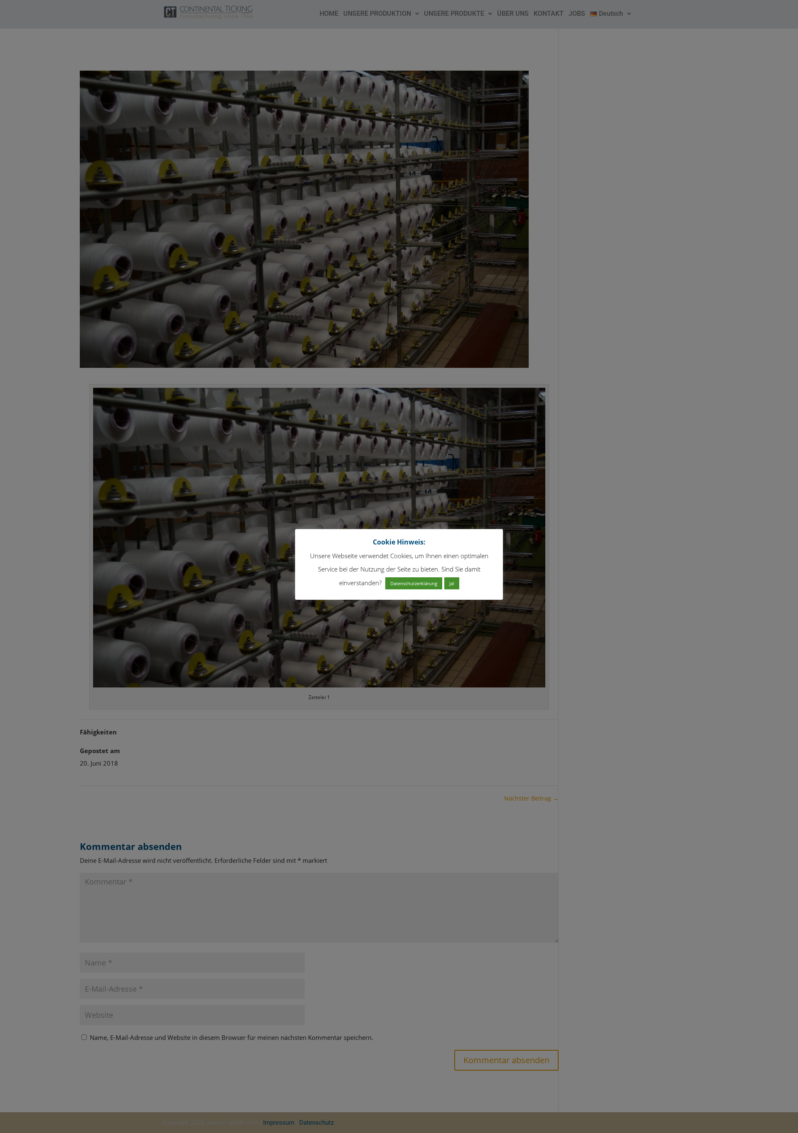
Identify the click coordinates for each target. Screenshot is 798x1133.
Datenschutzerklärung (413, 583)
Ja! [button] (451, 583)
